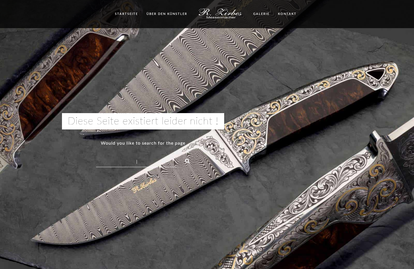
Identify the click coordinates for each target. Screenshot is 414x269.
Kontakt (287, 13)
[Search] (185, 160)
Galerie (261, 13)
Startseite (126, 13)
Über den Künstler (166, 13)
